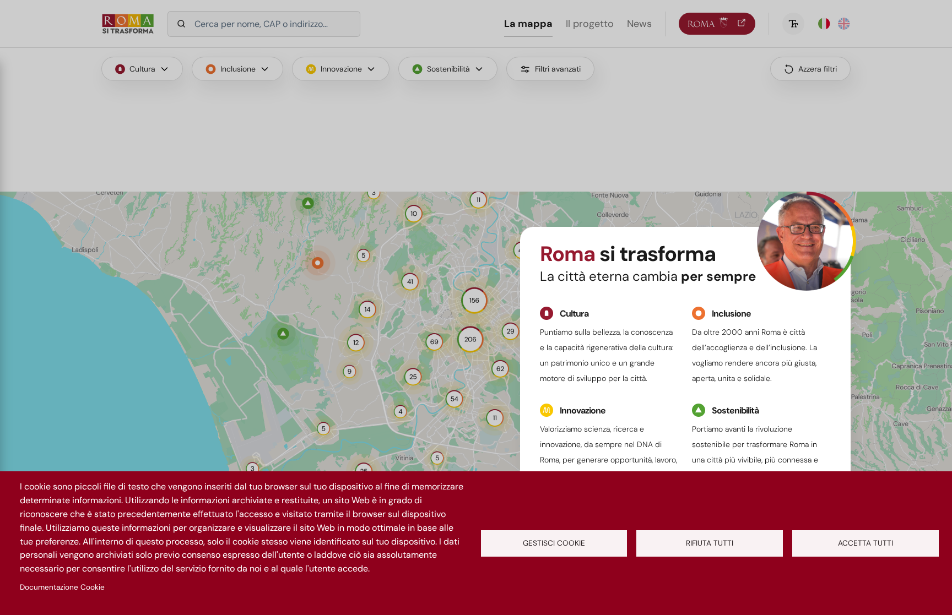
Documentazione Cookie (62, 587)
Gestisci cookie (554, 543)
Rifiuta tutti (709, 543)
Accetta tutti (865, 543)
